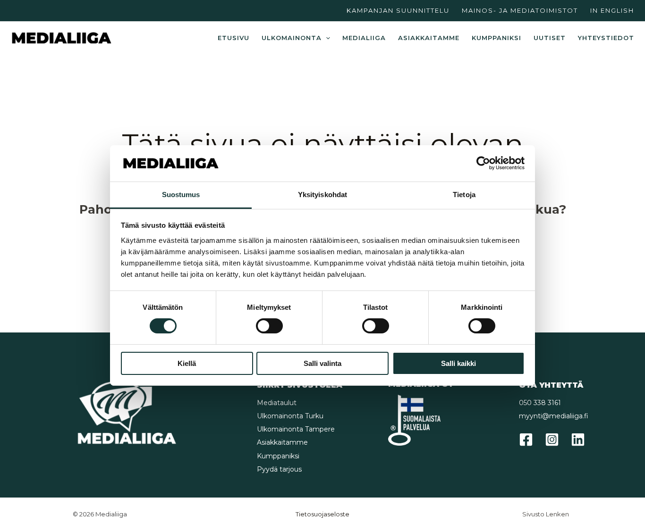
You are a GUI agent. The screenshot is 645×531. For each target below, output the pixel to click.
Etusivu (233, 37)
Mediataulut (277, 402)
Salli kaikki (458, 363)
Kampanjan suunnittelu (398, 10)
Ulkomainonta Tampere (296, 429)
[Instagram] (552, 439)
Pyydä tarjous (279, 469)
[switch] (269, 325)
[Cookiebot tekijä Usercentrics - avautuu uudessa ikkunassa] (483, 163)
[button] (326, 38)
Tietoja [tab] (464, 195)
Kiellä (187, 363)
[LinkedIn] (578, 439)
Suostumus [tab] (181, 195)
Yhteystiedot (606, 37)
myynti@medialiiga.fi (553, 416)
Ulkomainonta (292, 37)
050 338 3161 (540, 402)
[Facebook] (526, 439)
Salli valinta (322, 363)
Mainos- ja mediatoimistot (520, 10)
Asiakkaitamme (428, 37)
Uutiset (550, 37)
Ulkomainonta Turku (290, 416)
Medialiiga (364, 37)
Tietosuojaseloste (322, 514)
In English (612, 10)
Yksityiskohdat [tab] (322, 195)
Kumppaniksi (496, 37)
